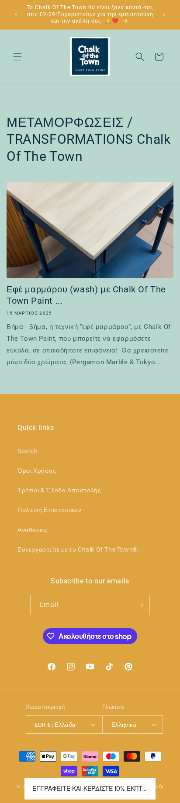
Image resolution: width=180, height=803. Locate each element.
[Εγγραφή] (139, 605)
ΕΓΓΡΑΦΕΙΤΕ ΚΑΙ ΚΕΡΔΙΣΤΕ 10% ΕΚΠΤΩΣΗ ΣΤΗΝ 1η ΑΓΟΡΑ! (90, 788)
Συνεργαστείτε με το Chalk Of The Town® (77, 549)
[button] (17, 56)
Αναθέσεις (32, 529)
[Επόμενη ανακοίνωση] (163, 14)
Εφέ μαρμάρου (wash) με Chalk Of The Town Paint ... (86, 295)
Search (27, 450)
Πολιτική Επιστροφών (49, 509)
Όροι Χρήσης (36, 470)
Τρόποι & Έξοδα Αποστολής (59, 490)
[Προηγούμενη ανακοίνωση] (16, 14)
